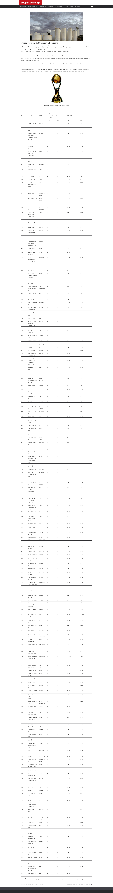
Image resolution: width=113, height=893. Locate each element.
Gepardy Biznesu (22, 6)
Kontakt (71, 6)
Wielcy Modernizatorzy (58, 6)
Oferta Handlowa (77, 6)
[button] (25, 6)
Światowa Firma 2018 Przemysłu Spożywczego (32, 884)
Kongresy (67, 6)
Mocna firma (50, 6)
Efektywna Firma (42, 6)
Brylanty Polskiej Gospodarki (32, 6)
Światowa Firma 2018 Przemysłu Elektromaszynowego (79, 884)
